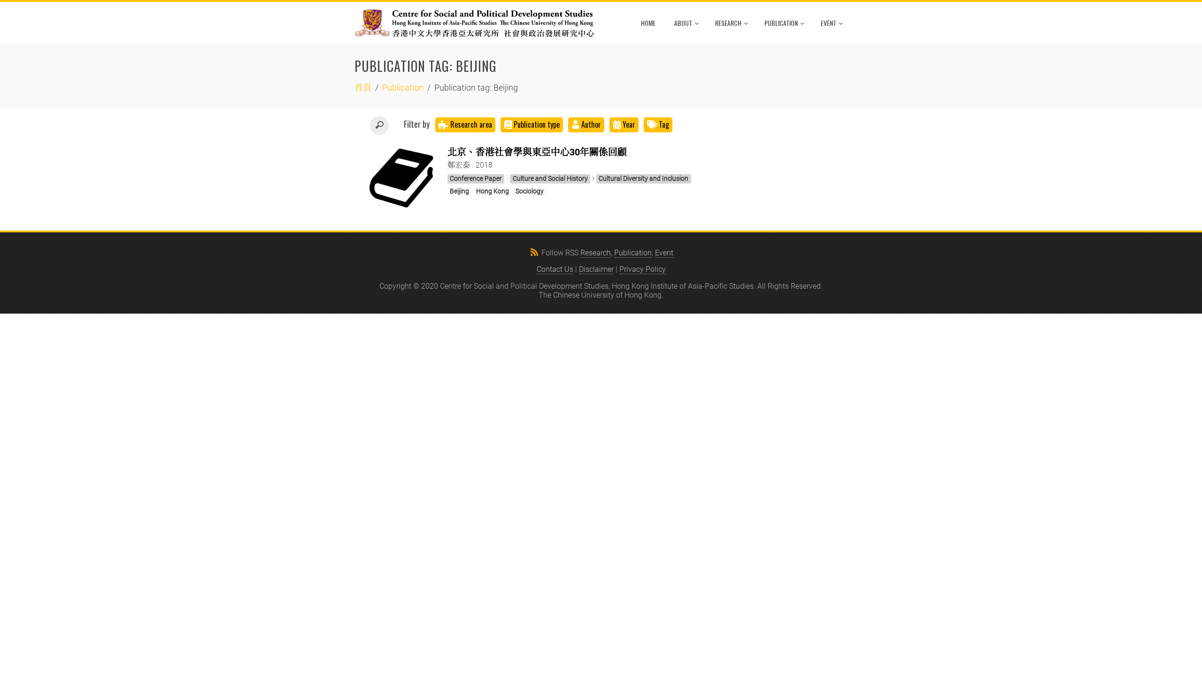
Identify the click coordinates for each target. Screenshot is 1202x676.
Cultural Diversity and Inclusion (643, 178)
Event (828, 23)
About (683, 23)
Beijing (459, 191)
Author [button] (591, 124)
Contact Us (555, 269)
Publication (781, 23)
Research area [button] (470, 124)
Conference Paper (476, 178)
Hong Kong (492, 191)
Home (648, 23)
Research (728, 23)
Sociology (530, 191)
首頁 (362, 87)
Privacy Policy (642, 269)
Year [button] (629, 124)
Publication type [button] (537, 124)
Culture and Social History (550, 178)
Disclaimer (596, 269)
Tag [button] (663, 124)
